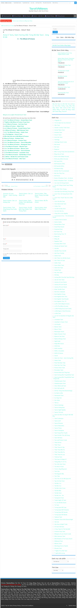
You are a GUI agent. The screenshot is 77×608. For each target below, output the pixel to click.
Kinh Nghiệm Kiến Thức (60, 296)
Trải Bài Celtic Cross (59, 488)
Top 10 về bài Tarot (59, 481)
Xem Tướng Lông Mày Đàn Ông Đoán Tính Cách (64, 107)
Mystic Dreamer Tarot (60, 334)
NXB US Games (58, 353)
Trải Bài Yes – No (59, 495)
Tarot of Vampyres (59, 430)
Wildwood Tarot (58, 541)
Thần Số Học (55, 2)
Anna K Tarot (10, 25)
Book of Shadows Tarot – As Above (63, 178)
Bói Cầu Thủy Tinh (59, 173)
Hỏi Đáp (56, 275)
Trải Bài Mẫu (57, 490)
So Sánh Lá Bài (58, 393)
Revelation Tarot (58, 370)
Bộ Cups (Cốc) (58, 161)
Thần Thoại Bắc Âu (59, 449)
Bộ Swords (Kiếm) (59, 166)
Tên (4, 239)
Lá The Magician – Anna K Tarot (13, 134)
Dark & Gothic (58, 222)
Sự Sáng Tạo (58, 398)
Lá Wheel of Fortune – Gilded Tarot (14, 126)
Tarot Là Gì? (57, 421)
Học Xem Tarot (58, 272)
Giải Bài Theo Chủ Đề (60, 251)
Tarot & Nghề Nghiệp (60, 410)
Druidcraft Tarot (58, 229)
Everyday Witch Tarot (60, 243)
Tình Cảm (57, 471)
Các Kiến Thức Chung (60, 189)
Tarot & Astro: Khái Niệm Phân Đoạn (41, 208)
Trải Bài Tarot (57, 493)
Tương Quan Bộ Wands (60, 514)
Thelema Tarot (58, 457)
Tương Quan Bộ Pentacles (61, 510)
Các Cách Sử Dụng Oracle (61, 183)
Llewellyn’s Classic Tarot (61, 322)
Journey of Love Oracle (60, 282)
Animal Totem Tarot (59, 130)
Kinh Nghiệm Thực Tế (60, 301)
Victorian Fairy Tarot (59, 531)
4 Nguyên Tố (57, 120)
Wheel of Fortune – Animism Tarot (13, 138)
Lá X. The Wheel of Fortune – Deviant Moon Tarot (18, 120)
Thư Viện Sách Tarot (59, 464)
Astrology (56, 139)
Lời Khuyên (57, 324)
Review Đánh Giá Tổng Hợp (62, 372)
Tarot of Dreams (58, 423)
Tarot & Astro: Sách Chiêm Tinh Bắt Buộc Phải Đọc (26, 202)
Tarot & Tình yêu (58, 412)
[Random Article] (75, 16)
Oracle (56, 355)
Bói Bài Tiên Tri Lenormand (61, 171)
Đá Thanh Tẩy (39, 2)
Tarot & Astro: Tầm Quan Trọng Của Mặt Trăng (41, 195)
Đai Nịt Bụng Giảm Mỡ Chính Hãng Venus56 (64, 110)
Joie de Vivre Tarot (59, 279)
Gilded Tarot (57, 255)
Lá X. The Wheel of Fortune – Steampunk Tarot (17, 144)
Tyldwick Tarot (58, 517)
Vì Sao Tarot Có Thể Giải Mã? (62, 529)
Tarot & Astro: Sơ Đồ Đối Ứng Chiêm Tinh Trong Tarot (25, 209)
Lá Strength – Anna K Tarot (11, 186)
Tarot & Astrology (58, 405)
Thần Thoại (57, 445)
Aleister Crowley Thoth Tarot (61, 127)
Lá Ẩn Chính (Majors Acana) (61, 303)
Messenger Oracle (59, 331)
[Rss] (66, 605)
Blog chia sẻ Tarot (59, 154)
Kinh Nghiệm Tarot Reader (61, 299)
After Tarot (57, 125)
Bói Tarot (27, 16)
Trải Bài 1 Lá (57, 483)
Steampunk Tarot (58, 395)
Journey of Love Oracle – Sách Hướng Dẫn (10, 195)
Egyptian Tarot (58, 241)
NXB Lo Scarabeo (59, 350)
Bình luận (6, 225)
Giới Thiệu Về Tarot (59, 260)
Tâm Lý (56, 402)
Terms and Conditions (27, 605)
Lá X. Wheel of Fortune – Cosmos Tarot (15, 140)
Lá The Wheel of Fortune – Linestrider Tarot (16, 152)
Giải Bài (56, 248)
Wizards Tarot (58, 548)
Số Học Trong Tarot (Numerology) (63, 390)
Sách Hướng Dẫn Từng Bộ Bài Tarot (64, 375)
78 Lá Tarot (17, 16)
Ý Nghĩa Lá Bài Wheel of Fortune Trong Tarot (17, 122)
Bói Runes (57, 175)
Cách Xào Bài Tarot (59, 201)
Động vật (56, 239)
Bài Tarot (56, 147)
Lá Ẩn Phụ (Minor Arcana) (61, 306)
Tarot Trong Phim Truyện (60, 433)
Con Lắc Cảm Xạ (59, 211)
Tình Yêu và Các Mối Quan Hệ (62, 478)
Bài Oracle (57, 144)
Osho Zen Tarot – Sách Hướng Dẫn (63, 358)
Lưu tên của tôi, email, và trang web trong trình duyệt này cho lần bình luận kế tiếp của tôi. (25, 254)
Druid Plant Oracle (59, 226)
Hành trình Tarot (58, 267)
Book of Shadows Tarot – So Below (63, 180)
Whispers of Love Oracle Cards (62, 534)
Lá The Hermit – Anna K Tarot (41, 186)
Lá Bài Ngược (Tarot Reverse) (62, 311)
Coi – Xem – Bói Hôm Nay (65, 37)
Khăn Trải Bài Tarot (59, 289)
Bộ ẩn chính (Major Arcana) (61, 156)
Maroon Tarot (57, 326)
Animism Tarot (58, 132)
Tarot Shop (50, 16)
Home (4, 25)
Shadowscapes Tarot (60, 381)
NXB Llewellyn (58, 348)
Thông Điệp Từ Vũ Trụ (60, 461)
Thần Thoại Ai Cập (59, 447)
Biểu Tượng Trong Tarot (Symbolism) (64, 151)
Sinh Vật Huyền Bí (59, 388)
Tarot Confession (58, 418)
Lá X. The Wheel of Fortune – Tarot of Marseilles (17, 142)
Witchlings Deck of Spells (61, 546)
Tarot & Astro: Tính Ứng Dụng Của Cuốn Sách (10, 209)
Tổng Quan (61, 16)
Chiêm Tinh (57, 206)
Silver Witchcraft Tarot (60, 386)
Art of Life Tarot (58, 137)
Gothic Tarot (57, 263)
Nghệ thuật (57, 341)
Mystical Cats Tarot (59, 336)
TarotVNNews (38, 8)
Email (5, 244)
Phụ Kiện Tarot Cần (47, 2)
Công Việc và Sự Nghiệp (61, 213)
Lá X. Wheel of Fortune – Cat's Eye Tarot (15, 124)
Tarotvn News (72, 605)
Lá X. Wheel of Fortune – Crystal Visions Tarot (17, 128)
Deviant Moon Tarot (59, 224)
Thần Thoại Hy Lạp (59, 454)
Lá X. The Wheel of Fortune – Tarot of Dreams (17, 150)
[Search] (75, 3)
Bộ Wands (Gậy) (58, 168)
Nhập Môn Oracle (59, 343)
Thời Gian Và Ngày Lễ (60, 459)
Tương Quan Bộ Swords (61, 512)
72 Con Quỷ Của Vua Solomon (62, 122)
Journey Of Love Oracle (60, 284)
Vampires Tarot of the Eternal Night (63, 519)
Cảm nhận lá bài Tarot (60, 203)
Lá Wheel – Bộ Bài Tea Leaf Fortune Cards (16, 156)
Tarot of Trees (58, 428)
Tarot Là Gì (7, 16)
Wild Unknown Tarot (59, 536)
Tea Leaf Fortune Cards (60, 440)
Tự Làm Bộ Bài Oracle (60, 502)
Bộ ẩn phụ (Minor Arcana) (61, 159)
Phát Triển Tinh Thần (60, 365)
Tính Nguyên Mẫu (59, 473)
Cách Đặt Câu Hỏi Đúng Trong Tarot (64, 191)
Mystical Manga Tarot (60, 338)
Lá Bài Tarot (57, 313)
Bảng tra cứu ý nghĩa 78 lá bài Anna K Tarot (14, 114)
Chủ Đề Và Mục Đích (60, 208)
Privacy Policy (17, 605)
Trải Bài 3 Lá (57, 485)
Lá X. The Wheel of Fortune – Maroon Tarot (16, 148)
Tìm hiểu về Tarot (59, 466)
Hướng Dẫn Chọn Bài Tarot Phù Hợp (64, 277)
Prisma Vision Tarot (59, 367)
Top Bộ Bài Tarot (26, 2)
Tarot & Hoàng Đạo (59, 407)
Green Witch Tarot (59, 265)
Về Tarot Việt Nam (59, 526)
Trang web (6, 248)
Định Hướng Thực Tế (60, 234)
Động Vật (56, 236)
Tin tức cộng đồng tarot (60, 469)
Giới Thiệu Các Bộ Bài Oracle (62, 258)
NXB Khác (57, 346)
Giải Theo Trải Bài (59, 253)
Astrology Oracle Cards (60, 142)
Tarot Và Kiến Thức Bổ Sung (62, 435)
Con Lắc (32, 2)
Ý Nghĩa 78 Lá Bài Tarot (60, 550)
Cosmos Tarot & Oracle (60, 219)
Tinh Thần (57, 476)
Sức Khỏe (57, 400)
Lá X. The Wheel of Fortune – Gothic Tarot (16, 132)
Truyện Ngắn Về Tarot (60, 500)
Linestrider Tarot (58, 319)
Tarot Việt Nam (58, 437)
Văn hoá (56, 522)
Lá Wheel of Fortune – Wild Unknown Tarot (16, 130)
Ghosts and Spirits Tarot (60, 246)
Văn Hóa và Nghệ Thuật (60, 524)
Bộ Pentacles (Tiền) (59, 163)
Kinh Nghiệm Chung (59, 294)
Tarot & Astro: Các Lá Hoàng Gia (10, 201)
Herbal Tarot (57, 270)
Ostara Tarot (57, 360)
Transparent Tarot (59, 497)
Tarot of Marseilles (59, 425)
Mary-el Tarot (57, 329)
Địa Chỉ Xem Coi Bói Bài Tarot (62, 104)
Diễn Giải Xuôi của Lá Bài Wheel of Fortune (16, 136)
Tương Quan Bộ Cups (60, 507)
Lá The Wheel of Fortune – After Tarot (14, 158)
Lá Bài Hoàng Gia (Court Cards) (62, 308)
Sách (35, 16)
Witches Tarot (58, 543)
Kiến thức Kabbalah (59, 291)
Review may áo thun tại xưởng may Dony (22, 20)
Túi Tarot (56, 505)
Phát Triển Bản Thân (59, 363)
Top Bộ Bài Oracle (17, 2)
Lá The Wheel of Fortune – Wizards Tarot (15, 146)
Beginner (56, 149)
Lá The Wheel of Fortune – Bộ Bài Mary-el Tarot (17, 154)
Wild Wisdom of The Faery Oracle (63, 538)
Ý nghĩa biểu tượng (59, 553)
